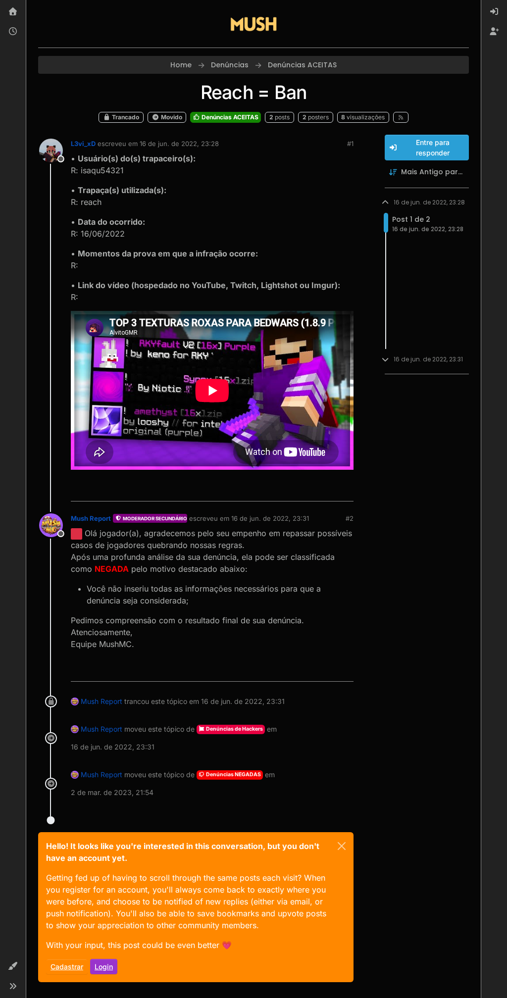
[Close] (342, 846)
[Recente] (13, 32)
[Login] (494, 12)
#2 (350, 518)
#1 (350, 144)
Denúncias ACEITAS (229, 117)
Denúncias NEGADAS (233, 774)
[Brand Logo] (253, 24)
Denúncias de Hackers (234, 729)
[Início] (13, 12)
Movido (170, 117)
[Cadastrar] (494, 32)
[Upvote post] (310, 489)
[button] (13, 966)
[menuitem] (494, 12)
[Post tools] (345, 489)
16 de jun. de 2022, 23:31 (270, 518)
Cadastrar (67, 966)
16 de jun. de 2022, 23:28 (179, 144)
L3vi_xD (83, 144)
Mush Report (91, 518)
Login (104, 966)
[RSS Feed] (400, 117)
